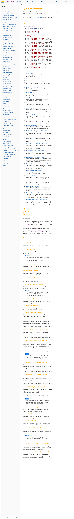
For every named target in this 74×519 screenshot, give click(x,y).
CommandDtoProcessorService (10, 24)
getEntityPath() (29, 73)
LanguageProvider (7, 83)
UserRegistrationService (8, 134)
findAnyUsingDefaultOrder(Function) (34, 108)
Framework (58, 1)
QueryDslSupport (8, 156)
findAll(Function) (29, 82)
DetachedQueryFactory (9, 154)
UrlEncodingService (7, 130)
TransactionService (7, 128)
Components (35, 1)
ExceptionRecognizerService (9, 50)
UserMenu (5, 132)
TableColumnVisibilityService (9, 119)
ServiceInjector (6, 105)
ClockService (6, 22)
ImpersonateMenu (7, 68)
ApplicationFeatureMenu (9, 15)
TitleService (6, 121)
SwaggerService (6, 116)
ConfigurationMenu (7, 30)
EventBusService (7, 48)
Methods (5, 160)
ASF (65, 1)
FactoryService (6, 52)
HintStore (5, 63)
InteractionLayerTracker (8, 74)
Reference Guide (5, 10)
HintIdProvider (6, 61)
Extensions (43, 1)
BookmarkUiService (7, 21)
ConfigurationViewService (9, 32)
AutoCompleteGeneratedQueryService (13, 150)
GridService (6, 55)
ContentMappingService (8, 33)
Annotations (5, 158)
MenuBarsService (7, 88)
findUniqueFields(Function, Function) (34, 170)
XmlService (5, 139)
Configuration (6, 163)
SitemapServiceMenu (8, 112)
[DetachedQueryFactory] (5, 6)
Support (51, 1)
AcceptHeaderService (8, 13)
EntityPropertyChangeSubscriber (10, 43)
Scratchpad (5, 103)
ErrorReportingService (8, 46)
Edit (72, 4)
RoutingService (6, 101)
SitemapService (6, 110)
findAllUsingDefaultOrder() (32, 87)
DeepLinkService (7, 35)
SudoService (6, 114)
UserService (6, 136)
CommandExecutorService (9, 26)
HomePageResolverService (9, 65)
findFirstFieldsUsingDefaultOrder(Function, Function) (37, 163)
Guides (27, 1)
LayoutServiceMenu (7, 81)
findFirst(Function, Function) (32, 114)
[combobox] (10, 4)
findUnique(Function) (30, 92)
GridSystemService (7, 57)
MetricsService (6, 96)
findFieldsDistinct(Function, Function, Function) (36, 130)
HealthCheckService (7, 59)
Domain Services (6, 12)
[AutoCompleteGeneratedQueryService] (3, 6)
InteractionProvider (7, 72)
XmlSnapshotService (8, 141)
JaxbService (6, 77)
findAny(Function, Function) (32, 97)
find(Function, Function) (31, 175)
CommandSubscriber (8, 28)
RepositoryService (7, 99)
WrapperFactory (7, 138)
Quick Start (19, 1)
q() (26, 78)
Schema (4, 165)
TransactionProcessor (8, 127)
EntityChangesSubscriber (9, 41)
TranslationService (7, 123)
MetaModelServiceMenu (8, 94)
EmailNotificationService (8, 37)
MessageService (7, 90)
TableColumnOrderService (9, 118)
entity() (27, 80)
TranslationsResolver (8, 125)
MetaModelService (7, 92)
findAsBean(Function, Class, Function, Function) (36, 192)
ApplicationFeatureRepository (10, 17)
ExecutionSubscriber (8, 44)
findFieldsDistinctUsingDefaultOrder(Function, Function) (38, 143)
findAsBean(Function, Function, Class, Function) (36, 199)
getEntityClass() (29, 71)
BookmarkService (7, 19)
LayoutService (6, 79)
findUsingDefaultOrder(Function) (33, 186)
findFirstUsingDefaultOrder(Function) (34, 125)
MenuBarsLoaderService (8, 86)
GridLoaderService (7, 54)
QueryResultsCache (7, 97)
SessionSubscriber (7, 108)
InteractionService (7, 75)
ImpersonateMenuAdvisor (9, 70)
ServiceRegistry (6, 107)
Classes (4, 162)
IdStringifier (6, 66)
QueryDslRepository (9, 152)
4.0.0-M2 (67, 5)
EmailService (6, 39)
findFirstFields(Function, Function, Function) (35, 150)
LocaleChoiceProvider (8, 85)
